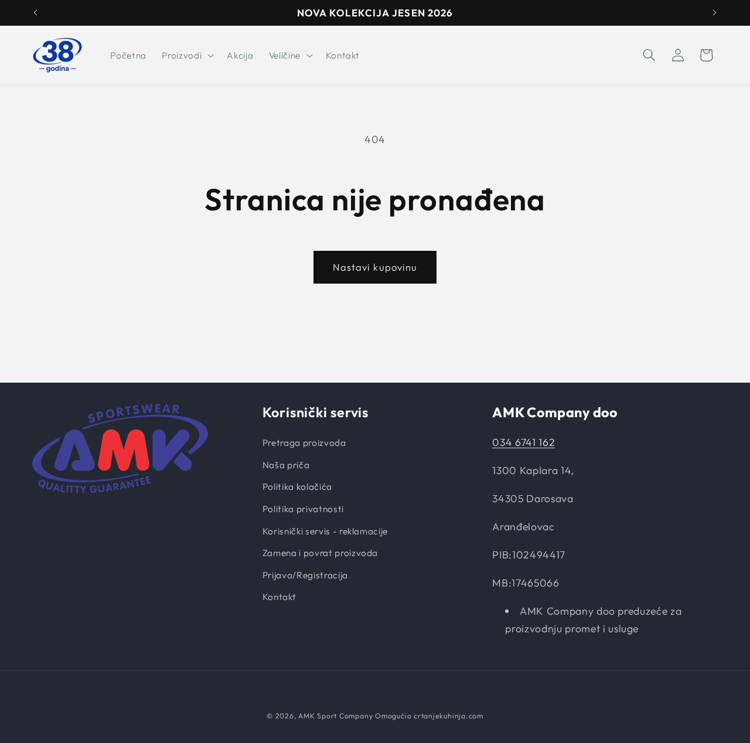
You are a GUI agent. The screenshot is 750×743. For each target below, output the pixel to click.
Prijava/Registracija (305, 575)
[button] (186, 55)
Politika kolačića (297, 486)
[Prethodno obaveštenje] (36, 13)
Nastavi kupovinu (375, 267)
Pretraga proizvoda (304, 442)
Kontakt (279, 596)
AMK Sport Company (335, 715)
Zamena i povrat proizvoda (320, 552)
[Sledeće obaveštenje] (715, 13)
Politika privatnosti (303, 508)
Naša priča (286, 465)
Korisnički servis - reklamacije (325, 531)
